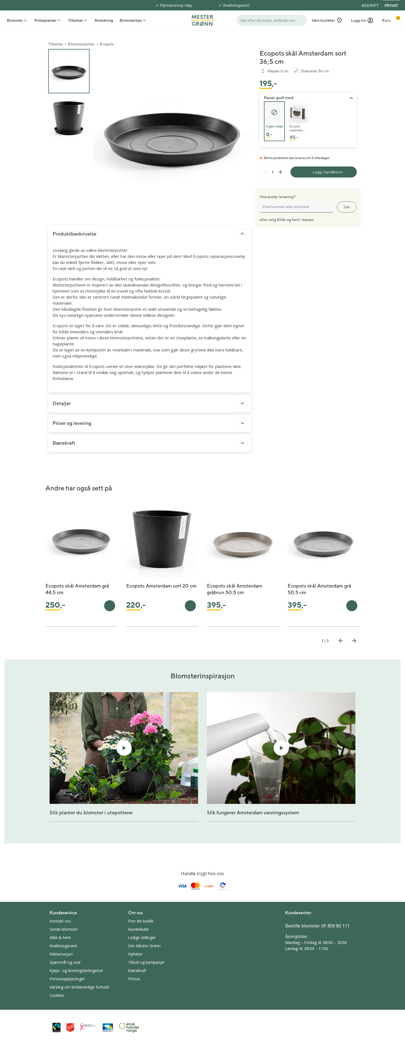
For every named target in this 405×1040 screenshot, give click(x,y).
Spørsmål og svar (65, 962)
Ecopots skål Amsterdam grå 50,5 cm (319, 589)
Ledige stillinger (142, 937)
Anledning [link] (103, 20)
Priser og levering (72, 423)
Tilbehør (55, 44)
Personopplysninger (67, 978)
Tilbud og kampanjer (146, 962)
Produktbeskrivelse (74, 234)
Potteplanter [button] (45, 20)
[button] (362, 20)
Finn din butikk (140, 921)
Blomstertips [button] (131, 20)
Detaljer (62, 403)
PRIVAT (391, 5)
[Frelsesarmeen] (70, 1027)
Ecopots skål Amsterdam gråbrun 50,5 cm (234, 589)
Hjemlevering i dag (176, 5)
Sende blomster (64, 929)
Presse (134, 978)
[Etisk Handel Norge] (129, 1027)
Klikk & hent (60, 937)
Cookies (57, 995)
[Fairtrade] (56, 1027)
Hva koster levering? (277, 197)
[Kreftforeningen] (88, 1027)
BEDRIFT (370, 5)
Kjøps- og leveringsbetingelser (76, 970)
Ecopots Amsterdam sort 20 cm (161, 586)
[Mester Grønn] (202, 20)
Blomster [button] (15, 20)
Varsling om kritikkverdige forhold (79, 987)
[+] (280, 172)
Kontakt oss (60, 921)
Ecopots (107, 44)
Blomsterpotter (81, 44)
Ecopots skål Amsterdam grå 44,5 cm (77, 589)
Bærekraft (64, 443)
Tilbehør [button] (75, 20)
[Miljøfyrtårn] (108, 1027)
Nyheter (135, 954)
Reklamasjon (61, 954)
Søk (347, 207)
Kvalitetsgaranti (236, 5)
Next (354, 640)
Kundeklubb (138, 929)
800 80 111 (339, 926)
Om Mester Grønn (144, 945)
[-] (265, 172)
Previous (340, 640)
